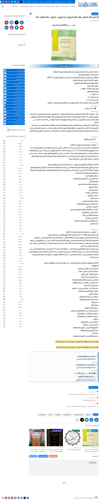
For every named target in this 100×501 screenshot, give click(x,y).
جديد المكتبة (70, 2)
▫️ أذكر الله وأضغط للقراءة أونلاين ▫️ (86, 380)
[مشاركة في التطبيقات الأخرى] (77, 420)
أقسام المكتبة (65, 6)
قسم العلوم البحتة (14, 106)
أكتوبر (20, 206)
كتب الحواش (14, 118)
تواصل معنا (35, 2)
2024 (21, 198)
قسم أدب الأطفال (14, 88)
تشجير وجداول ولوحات (14, 85)
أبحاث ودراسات (14, 70)
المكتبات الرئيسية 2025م (60, 2)
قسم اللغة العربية (14, 112)
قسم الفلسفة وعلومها (14, 109)
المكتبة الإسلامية (49, 6)
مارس (20, 157)
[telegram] (15, 2)
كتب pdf (50, 415)
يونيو (20, 149)
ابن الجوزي (94, 14)
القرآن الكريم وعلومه (78, 415)
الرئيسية (73, 6)
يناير (20, 162)
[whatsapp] (12, 2)
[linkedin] (3, 2)
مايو (20, 152)
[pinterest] (9, 2)
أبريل (20, 154)
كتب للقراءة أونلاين (14, 121)
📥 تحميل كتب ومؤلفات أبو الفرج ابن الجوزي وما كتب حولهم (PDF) (77, 341)
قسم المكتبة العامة (14, 115)
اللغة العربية (40, 6)
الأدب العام (33, 6)
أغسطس (19, 143)
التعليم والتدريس (24, 6)
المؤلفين (57, 6)
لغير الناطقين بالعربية (14, 123)
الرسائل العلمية (14, 76)
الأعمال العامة (15, 6)
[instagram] (18, 2)
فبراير (20, 160)
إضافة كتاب (28, 2)
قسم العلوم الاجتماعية (14, 103)
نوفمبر (19, 171)
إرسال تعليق (93, 462)
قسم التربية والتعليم (14, 100)
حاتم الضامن (57, 415)
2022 (21, 264)
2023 (21, 234)
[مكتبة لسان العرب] (88, 4)
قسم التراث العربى (14, 97)
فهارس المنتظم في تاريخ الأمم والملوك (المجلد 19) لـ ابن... (81, 406)
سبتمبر (19, 173)
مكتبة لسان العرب (78, 498)
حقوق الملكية (49, 2)
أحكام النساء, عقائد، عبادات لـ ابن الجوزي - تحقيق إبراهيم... (37, 451)
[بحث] (3, 6)
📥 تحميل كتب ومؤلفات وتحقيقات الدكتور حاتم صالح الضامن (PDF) (77, 347)
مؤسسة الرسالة (42, 415)
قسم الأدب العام (14, 91)
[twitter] (21, 2)
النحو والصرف (14, 82)
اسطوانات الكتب (14, 73)
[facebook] (24, 2)
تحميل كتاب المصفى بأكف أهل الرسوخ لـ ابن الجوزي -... (82, 394)
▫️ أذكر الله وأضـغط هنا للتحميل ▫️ (86, 359)
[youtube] (6, 2)
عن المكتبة (41, 2)
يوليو (20, 146)
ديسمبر (19, 168)
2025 (21, 165)
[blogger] (3, 498)
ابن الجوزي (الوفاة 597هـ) (89, 400)
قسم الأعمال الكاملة (14, 94)
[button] (91, 420)
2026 (21, 141)
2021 (21, 299)
